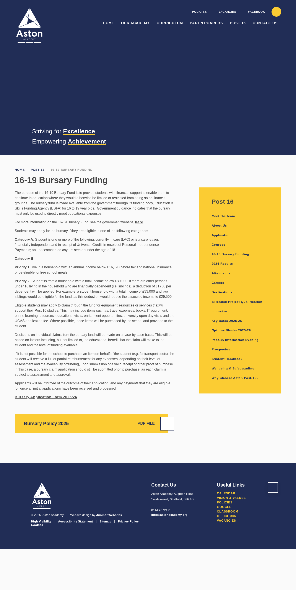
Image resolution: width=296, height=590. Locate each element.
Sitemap (105, 521)
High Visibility (41, 521)
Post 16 (38, 169)
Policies (199, 11)
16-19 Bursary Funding (72, 169)
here (139, 222)
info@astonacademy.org (169, 514)
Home (19, 169)
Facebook (256, 11)
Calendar (226, 493)
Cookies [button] (37, 525)
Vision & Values (231, 498)
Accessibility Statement (75, 521)
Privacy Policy (128, 521)
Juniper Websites (109, 515)
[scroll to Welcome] (273, 487)
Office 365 (226, 516)
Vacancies (227, 11)
